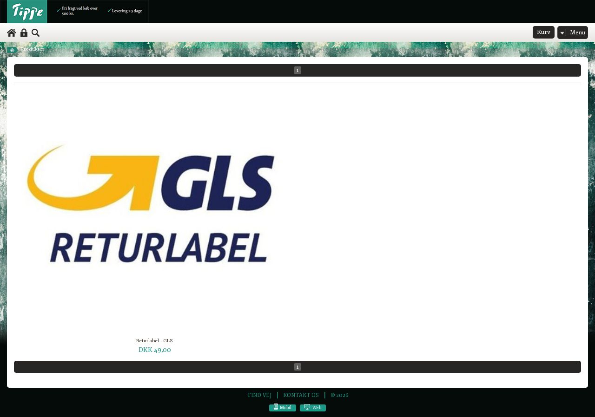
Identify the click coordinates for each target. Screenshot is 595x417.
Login (23, 33)
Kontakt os (301, 395)
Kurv (543, 32)
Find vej (259, 395)
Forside (13, 49)
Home (11, 33)
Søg (36, 33)
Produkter (32, 49)
